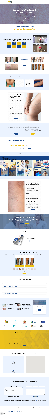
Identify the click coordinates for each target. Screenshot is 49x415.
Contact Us (24, 345)
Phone (26, 145)
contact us (21, 148)
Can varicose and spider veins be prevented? (9, 288)
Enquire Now (35, 396)
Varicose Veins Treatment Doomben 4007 (14, 407)
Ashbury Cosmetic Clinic (19, 411)
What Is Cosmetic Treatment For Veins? (11, 304)
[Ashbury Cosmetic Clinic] (10, 1)
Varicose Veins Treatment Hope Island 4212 (35, 407)
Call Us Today (24, 20)
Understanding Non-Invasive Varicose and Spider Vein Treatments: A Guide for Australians (26, 305)
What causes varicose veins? (7, 284)
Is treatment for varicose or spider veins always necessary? (10, 293)
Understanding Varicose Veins (10, 308)
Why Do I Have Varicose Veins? (25, 308)
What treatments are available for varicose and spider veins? (10, 286)
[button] (4, 164)
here (36, 400)
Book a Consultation (24, 18)
